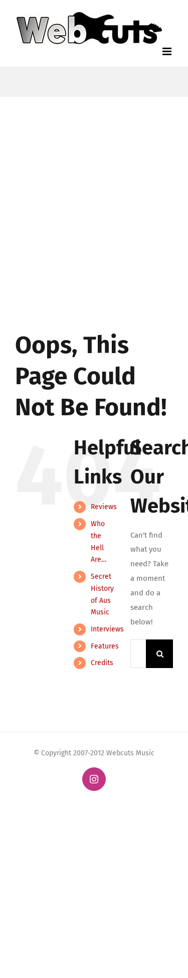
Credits (102, 663)
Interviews (107, 629)
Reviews (104, 507)
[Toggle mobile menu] (167, 51)
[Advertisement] (94, 196)
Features (105, 646)
